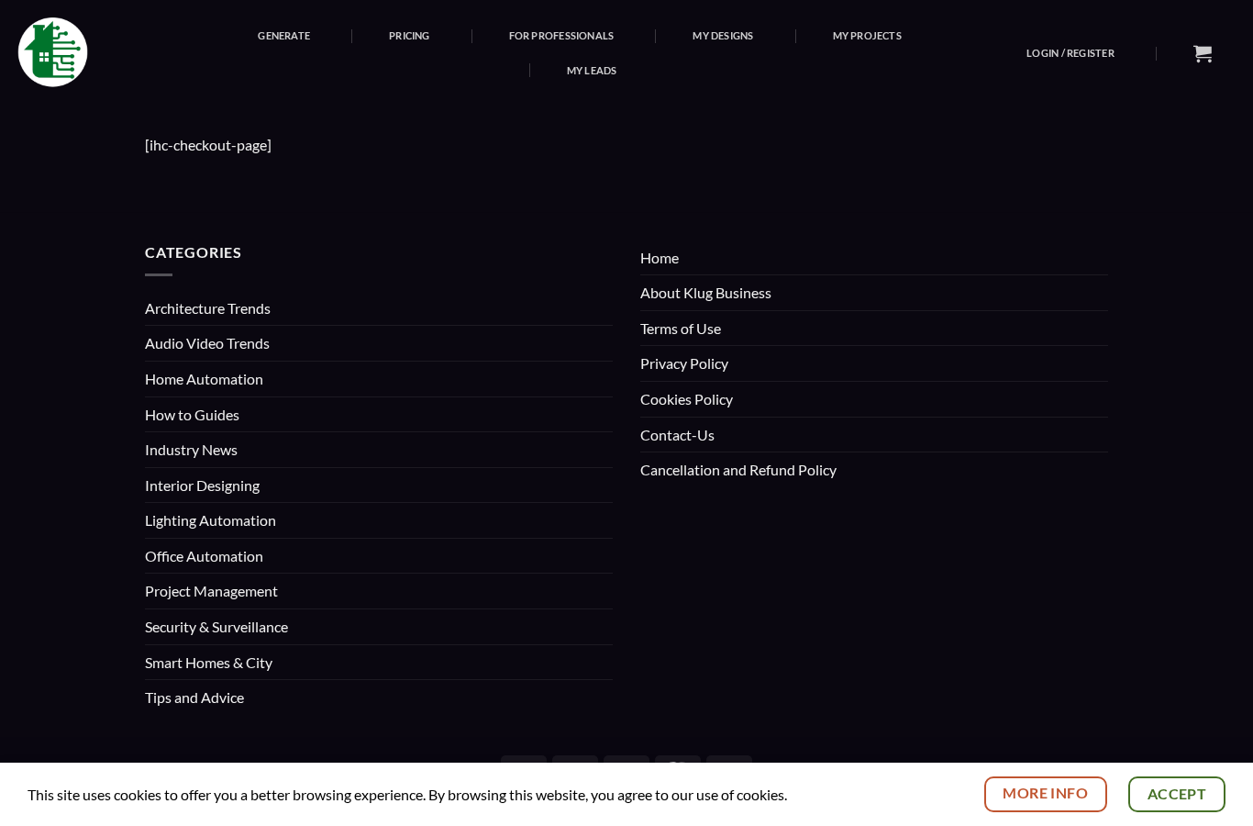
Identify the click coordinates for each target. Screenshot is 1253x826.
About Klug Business (705, 292)
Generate (284, 35)
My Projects (867, 35)
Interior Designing (202, 485)
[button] (1070, 53)
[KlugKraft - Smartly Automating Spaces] (79, 53)
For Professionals (562, 35)
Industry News (191, 449)
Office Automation (204, 555)
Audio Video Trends (207, 343)
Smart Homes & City (208, 662)
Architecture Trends (208, 308)
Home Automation (204, 378)
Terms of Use (680, 328)
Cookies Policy (686, 398)
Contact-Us (677, 434)
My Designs (723, 35)
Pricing (409, 35)
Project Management (211, 590)
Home (659, 257)
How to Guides (192, 414)
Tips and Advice (194, 697)
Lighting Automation (210, 520)
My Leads (592, 70)
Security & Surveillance (216, 626)
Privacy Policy (684, 363)
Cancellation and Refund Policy (738, 469)
